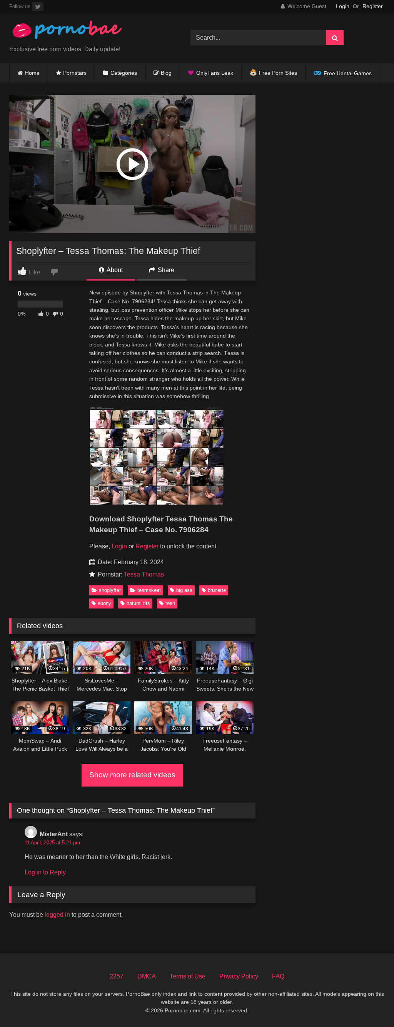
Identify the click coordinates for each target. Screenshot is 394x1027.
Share (165, 270)
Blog (166, 73)
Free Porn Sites (278, 73)
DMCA (146, 976)
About (114, 270)
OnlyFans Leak (214, 73)
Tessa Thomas (144, 574)
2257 (117, 976)
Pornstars (75, 73)
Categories (123, 73)
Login (342, 6)
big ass (184, 590)
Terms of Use (187, 976)
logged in (57, 914)
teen (170, 603)
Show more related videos (132, 775)
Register (372, 6)
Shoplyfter (110, 590)
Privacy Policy (238, 976)
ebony (104, 603)
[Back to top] (370, 1004)
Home (32, 73)
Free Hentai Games (348, 73)
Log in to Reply (45, 872)
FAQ (278, 976)
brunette (217, 590)
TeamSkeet (149, 590)
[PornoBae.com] (88, 32)
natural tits (138, 603)
